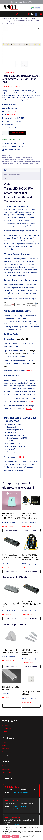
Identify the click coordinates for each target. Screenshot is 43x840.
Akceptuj (6, 836)
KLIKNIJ (29, 371)
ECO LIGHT (15, 111)
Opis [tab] (5, 170)
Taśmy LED (8, 73)
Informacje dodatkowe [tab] (12, 174)
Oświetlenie (18, 157)
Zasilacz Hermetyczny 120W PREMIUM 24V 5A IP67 (10, 604)
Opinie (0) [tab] (7, 178)
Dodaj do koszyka (17, 133)
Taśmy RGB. (25, 163)
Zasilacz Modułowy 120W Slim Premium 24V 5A (11, 557)
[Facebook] (36, 14)
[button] (38, 28)
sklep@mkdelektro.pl (15, 809)
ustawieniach (17, 833)
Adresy (4, 732)
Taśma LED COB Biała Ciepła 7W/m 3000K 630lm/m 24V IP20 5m (30, 557)
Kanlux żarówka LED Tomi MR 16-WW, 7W (10, 651)
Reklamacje (6, 769)
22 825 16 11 (14, 825)
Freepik (14, 755)
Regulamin (6, 748)
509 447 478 (24, 792)
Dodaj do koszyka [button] (12, 530)
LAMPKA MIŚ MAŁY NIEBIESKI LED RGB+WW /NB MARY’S (11, 515)
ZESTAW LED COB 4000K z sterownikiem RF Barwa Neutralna (30, 515)
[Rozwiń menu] (40, 14)
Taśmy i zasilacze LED (28, 157)
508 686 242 (14, 806)
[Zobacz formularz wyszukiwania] (21, 14)
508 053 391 (23, 806)
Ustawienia (25, 836)
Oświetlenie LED (14, 161)
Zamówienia (6, 728)
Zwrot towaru (7, 772)
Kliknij (21, 457)
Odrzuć (15, 836)
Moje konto (6, 725)
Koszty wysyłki (7, 752)
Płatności (5, 745)
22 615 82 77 (14, 792)
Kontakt (5, 766)
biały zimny (11, 115)
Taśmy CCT (12, 163)
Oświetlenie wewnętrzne (26, 161)
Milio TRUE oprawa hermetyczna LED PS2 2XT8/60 (30, 652)
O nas (4, 742)
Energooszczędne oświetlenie (18, 159)
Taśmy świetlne (33, 163)
